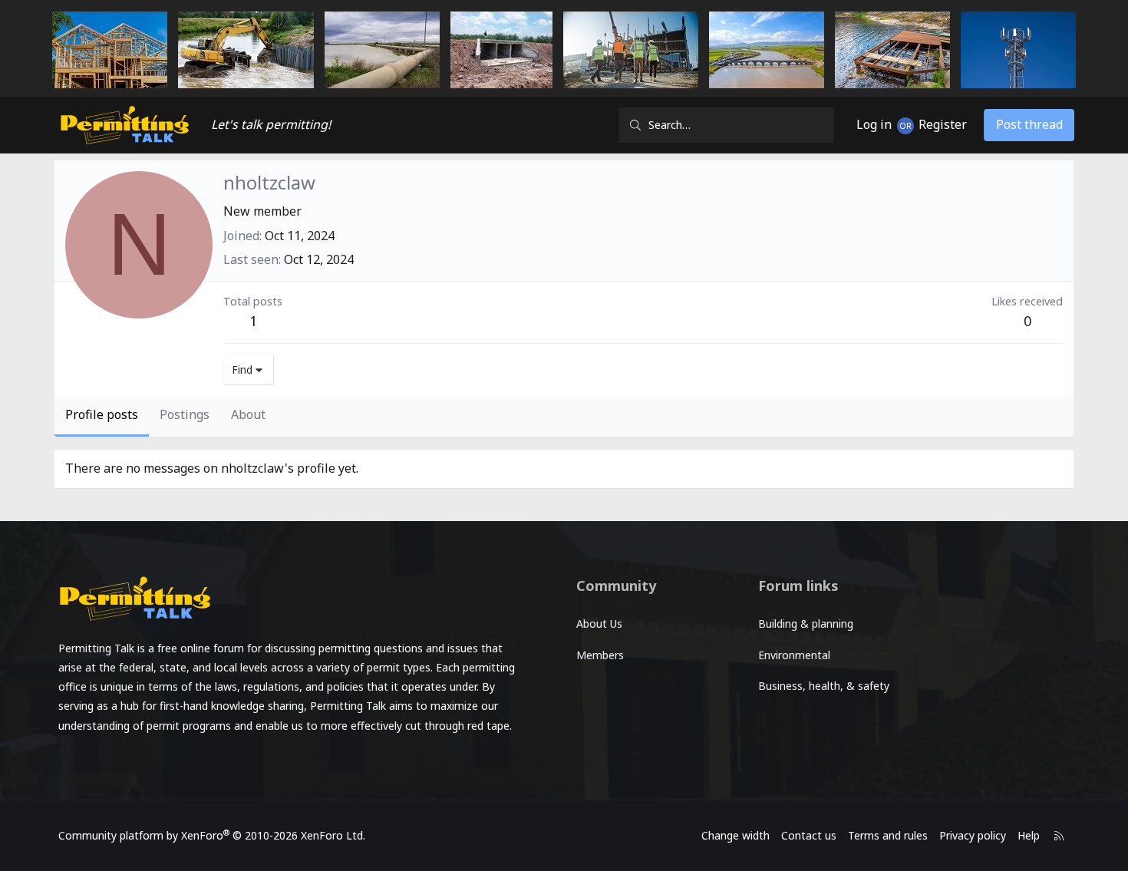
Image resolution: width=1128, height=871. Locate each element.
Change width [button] (735, 835)
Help (1029, 835)
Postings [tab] (184, 414)
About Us (599, 623)
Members (600, 655)
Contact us (808, 835)
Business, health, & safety (823, 685)
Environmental (794, 655)
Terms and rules (888, 835)
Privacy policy (972, 835)
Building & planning (805, 623)
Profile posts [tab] (101, 414)
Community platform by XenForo (211, 835)
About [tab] (248, 414)
